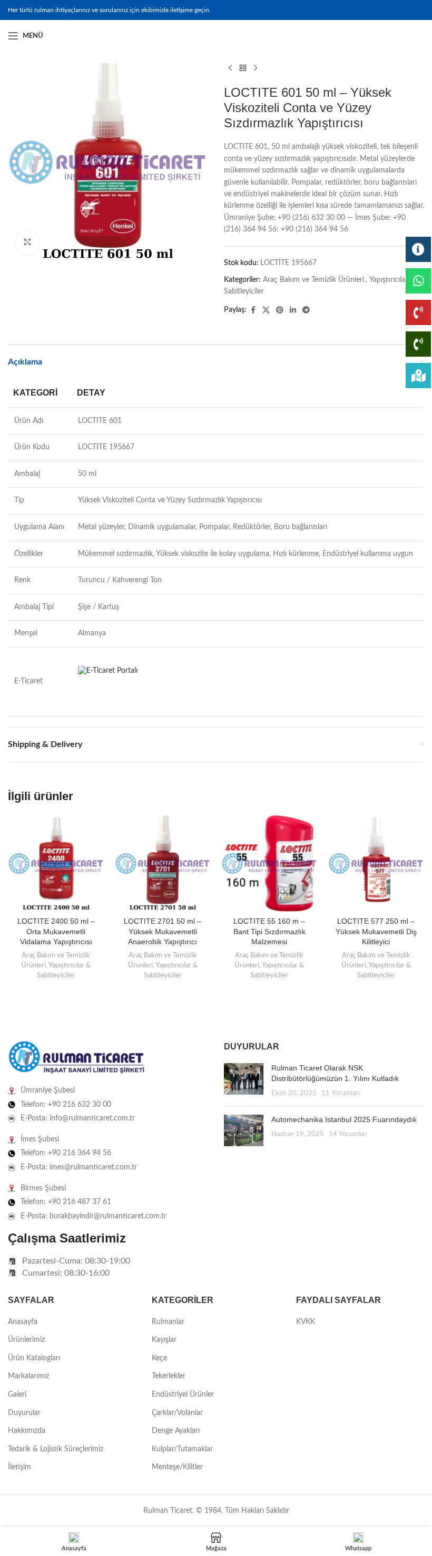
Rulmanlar (168, 1322)
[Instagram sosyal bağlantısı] (405, 35)
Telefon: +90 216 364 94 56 (66, 1153)
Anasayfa (22, 1322)
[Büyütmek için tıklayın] (28, 243)
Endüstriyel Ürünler (183, 1394)
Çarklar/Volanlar (177, 1413)
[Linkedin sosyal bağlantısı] (417, 35)
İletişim (19, 1467)
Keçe (159, 1358)
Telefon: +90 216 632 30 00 (66, 1104)
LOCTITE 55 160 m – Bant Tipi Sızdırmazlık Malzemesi (269, 931)
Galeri (17, 1394)
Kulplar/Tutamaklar (182, 1449)
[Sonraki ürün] (255, 68)
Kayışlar (164, 1339)
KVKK (305, 1322)
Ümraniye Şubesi (48, 1090)
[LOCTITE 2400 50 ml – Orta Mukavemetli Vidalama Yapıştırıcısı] (56, 863)
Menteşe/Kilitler (177, 1467)
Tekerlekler (168, 1376)
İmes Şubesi (40, 1139)
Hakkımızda (26, 1430)
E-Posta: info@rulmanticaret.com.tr (78, 1118)
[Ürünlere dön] (243, 68)
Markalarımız (28, 1376)
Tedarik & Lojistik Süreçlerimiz (55, 1449)
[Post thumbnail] (243, 1080)
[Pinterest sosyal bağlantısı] (280, 310)
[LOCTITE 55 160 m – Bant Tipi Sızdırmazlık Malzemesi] (269, 863)
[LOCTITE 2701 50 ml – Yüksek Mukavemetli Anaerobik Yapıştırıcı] (163, 863)
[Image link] (76, 1058)
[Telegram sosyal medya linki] (306, 310)
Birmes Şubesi (43, 1188)
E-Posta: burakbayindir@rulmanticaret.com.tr (93, 1216)
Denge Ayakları (176, 1430)
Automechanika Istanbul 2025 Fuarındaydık (344, 1119)
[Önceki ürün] (230, 68)
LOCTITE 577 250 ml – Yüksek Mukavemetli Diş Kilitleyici (376, 931)
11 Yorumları (340, 1093)
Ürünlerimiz (26, 1339)
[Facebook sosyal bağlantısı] (392, 35)
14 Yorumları (348, 1134)
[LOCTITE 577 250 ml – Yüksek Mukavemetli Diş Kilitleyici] (376, 863)
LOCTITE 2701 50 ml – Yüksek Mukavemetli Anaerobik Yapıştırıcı (162, 931)
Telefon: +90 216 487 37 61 (66, 1202)
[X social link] (266, 310)
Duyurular (24, 1413)
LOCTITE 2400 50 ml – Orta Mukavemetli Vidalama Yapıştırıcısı (56, 931)
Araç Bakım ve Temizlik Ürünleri (313, 280)
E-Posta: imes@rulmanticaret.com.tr (79, 1167)
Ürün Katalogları (34, 1358)
